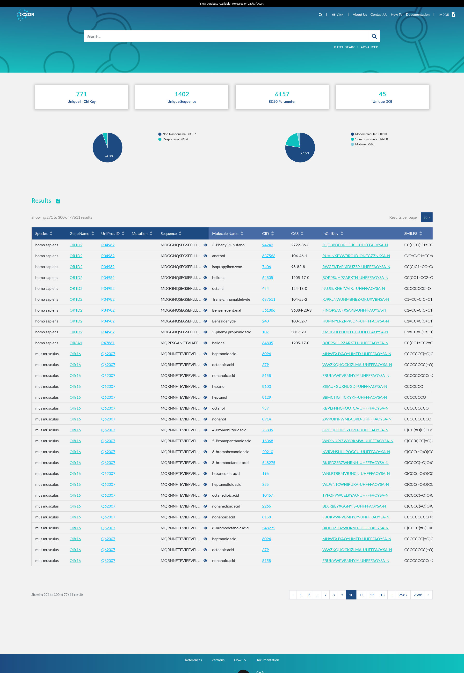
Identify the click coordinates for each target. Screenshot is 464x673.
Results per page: (403, 217)
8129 (266, 397)
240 (265, 321)
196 (265, 473)
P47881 (108, 342)
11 (361, 594)
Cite (340, 15)
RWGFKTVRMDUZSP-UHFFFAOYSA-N (356, 266)
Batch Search (346, 47)
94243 (267, 244)
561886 (268, 310)
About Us (360, 14)
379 (265, 364)
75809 (267, 429)
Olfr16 (75, 353)
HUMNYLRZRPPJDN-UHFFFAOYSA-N (355, 321)
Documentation (418, 14)
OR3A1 (76, 342)
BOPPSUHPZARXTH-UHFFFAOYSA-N (355, 277)
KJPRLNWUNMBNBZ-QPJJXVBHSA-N (355, 299)
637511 (268, 299)
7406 (266, 266)
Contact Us (378, 14)
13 (382, 594)
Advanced (369, 47)
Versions (218, 660)
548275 (268, 462)
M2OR (444, 15)
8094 (266, 353)
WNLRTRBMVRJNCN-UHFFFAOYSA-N (356, 473)
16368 (267, 440)
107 (265, 331)
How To (396, 14)
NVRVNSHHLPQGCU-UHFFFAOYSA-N (356, 451)
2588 (417, 594)
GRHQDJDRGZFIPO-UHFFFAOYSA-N (355, 429)
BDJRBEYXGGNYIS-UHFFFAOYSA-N (354, 506)
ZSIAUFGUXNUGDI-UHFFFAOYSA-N (354, 386)
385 (265, 484)
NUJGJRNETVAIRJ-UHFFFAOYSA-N (353, 288)
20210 (267, 451)
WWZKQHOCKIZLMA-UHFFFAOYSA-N (357, 364)
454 (265, 288)
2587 (403, 594)
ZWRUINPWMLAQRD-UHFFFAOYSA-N (357, 419)
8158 (266, 375)
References (193, 660)
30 (425, 217)
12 (372, 594)
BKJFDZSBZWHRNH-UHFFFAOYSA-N (355, 462)
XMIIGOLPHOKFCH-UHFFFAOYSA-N (355, 331)
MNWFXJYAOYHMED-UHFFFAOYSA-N (356, 353)
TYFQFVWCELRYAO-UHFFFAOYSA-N (355, 495)
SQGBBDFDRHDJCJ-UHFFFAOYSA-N (355, 244)
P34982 (108, 244)
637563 (268, 255)
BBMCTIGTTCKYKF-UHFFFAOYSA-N (354, 397)
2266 (266, 506)
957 (265, 408)
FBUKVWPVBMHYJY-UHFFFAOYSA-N (355, 375)
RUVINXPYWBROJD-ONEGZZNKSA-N (356, 255)
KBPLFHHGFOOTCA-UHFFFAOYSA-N (355, 408)
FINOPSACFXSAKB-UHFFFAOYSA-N (354, 310)
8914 (266, 419)
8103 (266, 386)
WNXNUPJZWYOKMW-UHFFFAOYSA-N (357, 440)
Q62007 (108, 353)
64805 (267, 277)
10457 (267, 495)
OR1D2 (76, 244)
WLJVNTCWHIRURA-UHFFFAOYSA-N (355, 484)
